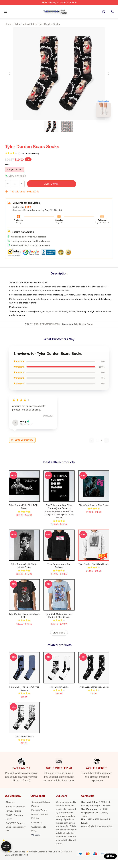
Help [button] (112, 856)
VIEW (24, 498)
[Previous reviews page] (91, 440)
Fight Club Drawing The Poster (94, 505)
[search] (104, 12)
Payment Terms (39, 810)
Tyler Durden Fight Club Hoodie (94, 564)
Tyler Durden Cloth (25, 24)
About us (10, 802)
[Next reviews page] (106, 440)
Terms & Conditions (15, 806)
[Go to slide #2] (67, 126)
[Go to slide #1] (51, 126)
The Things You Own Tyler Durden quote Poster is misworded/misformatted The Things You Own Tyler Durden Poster (59, 511)
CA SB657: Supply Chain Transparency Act (16, 827)
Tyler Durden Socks (49, 24)
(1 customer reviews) (28, 153)
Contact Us (36, 822)
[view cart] (112, 12)
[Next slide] (108, 73)
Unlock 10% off (6, 846)
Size (7, 164)
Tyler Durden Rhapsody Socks (94, 687)
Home (8, 24)
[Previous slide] (9, 73)
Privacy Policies (13, 811)
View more (59, 633)
